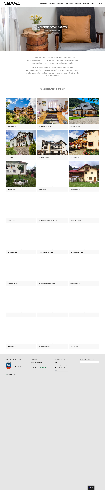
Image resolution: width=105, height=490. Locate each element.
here (13, 369)
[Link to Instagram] (102, 3)
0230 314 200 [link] (43, 368)
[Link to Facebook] (99, 3)
